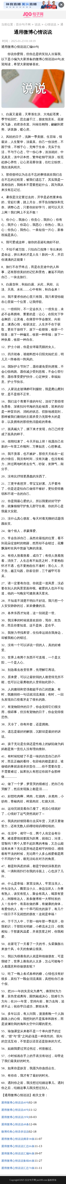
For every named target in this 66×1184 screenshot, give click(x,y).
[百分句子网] (33, 15)
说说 (38, 24)
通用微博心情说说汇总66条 (17, 1146)
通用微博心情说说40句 (15, 1102)
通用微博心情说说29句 (15, 1117)
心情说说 (50, 24)
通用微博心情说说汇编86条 (17, 1153)
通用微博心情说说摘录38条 (17, 1138)
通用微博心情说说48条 (15, 1124)
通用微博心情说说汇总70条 (17, 1168)
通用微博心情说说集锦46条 (17, 1160)
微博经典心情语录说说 (15, 1131)
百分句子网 (23, 24)
